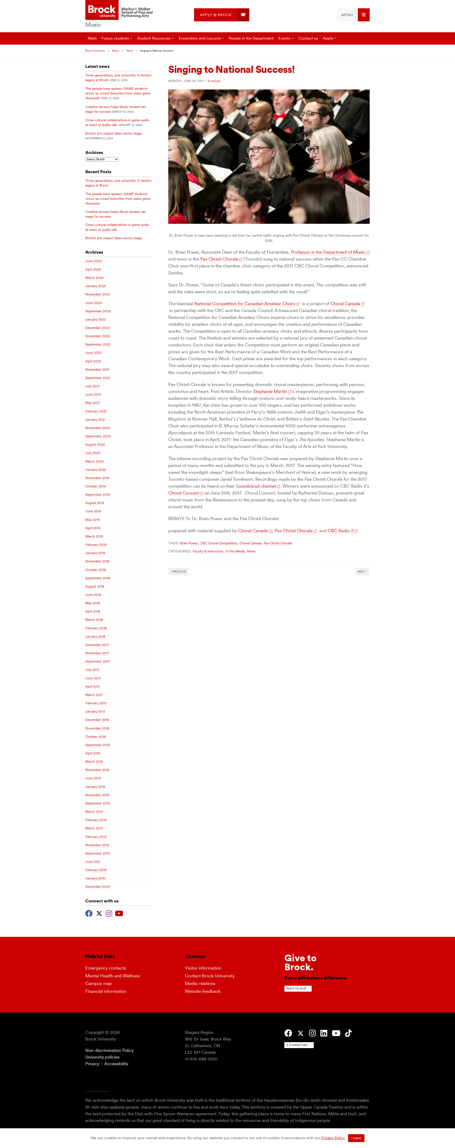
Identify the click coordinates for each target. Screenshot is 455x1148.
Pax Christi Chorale (219, 259)
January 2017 (95, 711)
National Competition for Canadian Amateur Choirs (245, 303)
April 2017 (92, 686)
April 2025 (93, 269)
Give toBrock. (300, 962)
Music (93, 24)
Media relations (200, 983)
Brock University (95, 50)
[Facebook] (89, 912)
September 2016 (97, 745)
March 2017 (94, 695)
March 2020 (94, 461)
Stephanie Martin (270, 391)
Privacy (92, 1063)
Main (92, 38)
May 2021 (92, 403)
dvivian (215, 81)
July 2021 (92, 386)
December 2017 (97, 645)
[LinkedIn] (323, 1033)
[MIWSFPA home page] (119, 10)
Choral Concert (183, 493)
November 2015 (97, 770)
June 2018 (93, 595)
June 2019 (93, 511)
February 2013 (96, 837)
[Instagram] (109, 912)
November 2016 (97, 728)
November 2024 (97, 294)
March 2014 (94, 811)
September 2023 (98, 311)
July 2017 (92, 669)
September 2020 (98, 436)
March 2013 (94, 828)
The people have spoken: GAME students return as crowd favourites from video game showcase (118, 93)
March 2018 (94, 619)
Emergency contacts (105, 968)
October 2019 (95, 486)
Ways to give (296, 988)
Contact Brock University (210, 976)
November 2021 (97, 369)
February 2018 (96, 628)
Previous (179, 571)
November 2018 (97, 561)
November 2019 (97, 478)
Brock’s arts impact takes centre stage (113, 133)
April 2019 (92, 528)
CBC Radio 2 (340, 530)
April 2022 (93, 361)
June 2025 (93, 261)
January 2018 (95, 636)
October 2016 (95, 736)
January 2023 (95, 319)
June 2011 (92, 861)
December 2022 (97, 328)
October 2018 (95, 570)
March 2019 (94, 536)
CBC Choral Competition (218, 543)
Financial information (105, 991)
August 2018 (94, 586)
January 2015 (95, 786)
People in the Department (251, 38)
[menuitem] (221, 14)
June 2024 (93, 303)
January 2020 (95, 469)
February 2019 (96, 544)
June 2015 (93, 778)
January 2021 (95, 419)
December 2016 (97, 720)
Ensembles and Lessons (200, 38)
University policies (102, 1057)
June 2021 (93, 394)
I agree (356, 1138)
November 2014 (97, 795)
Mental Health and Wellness (112, 976)
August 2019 (94, 503)
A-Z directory (297, 1045)
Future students (115, 38)
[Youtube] (119, 912)
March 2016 (94, 761)
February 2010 (96, 870)
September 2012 (97, 853)
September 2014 (97, 803)
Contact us (308, 38)
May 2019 (92, 520)
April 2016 (92, 753)
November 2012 (97, 845)
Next (361, 571)
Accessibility (116, 1063)
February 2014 (96, 820)
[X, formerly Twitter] (99, 912)
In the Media (235, 551)
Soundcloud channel (256, 486)
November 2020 (97, 428)
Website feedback (203, 991)
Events (284, 38)
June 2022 (93, 352)
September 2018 (97, 578)
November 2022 (97, 336)
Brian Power (189, 543)
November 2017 (97, 653)
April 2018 (92, 611)
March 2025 (94, 277)
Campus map (98, 983)
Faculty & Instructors (208, 551)
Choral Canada (345, 303)
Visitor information (203, 968)
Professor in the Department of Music (328, 252)
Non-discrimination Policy (109, 1050)
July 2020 (92, 453)
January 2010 (95, 878)
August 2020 (95, 444)
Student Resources (154, 38)
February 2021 (96, 411)
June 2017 (93, 678)
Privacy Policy (333, 1138)
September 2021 (97, 378)
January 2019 (95, 553)
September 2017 (97, 661)
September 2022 (98, 344)
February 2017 (95, 703)
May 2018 (92, 603)
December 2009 (97, 886)
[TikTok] (348, 1033)
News (129, 50)
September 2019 (97, 494)
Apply (328, 38)
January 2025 (95, 286)
